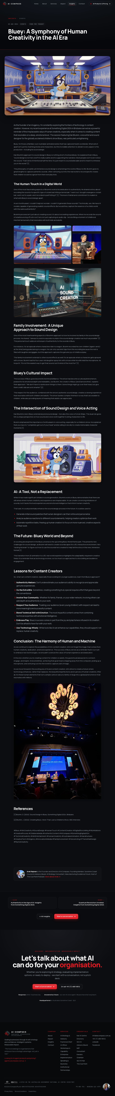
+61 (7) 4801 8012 (99, 1039)
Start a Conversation (44, 987)
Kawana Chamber (80, 1056)
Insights (72, 4)
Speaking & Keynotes (64, 1062)
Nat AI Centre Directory (82, 1037)
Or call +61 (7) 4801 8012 (70, 987)
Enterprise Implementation (66, 1056)
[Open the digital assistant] (106, 1086)
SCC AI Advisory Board (82, 1043)
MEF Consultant (81, 1049)
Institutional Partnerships (65, 1068)
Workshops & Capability (65, 1049)
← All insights (44, 916)
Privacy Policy (8, 1091)
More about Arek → (52, 877)
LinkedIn (95, 1042)
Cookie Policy (32, 1091)
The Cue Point (82, 1064)
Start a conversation (66, 916)
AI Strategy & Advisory (65, 1037)
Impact (63, 4)
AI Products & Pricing (101, 4)
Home (36, 4)
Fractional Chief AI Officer (66, 1043)
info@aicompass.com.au (101, 1036)
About (44, 4)
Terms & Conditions (21, 1091)
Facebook (96, 1045)
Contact (82, 4)
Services (54, 4)
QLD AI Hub (81, 1061)
